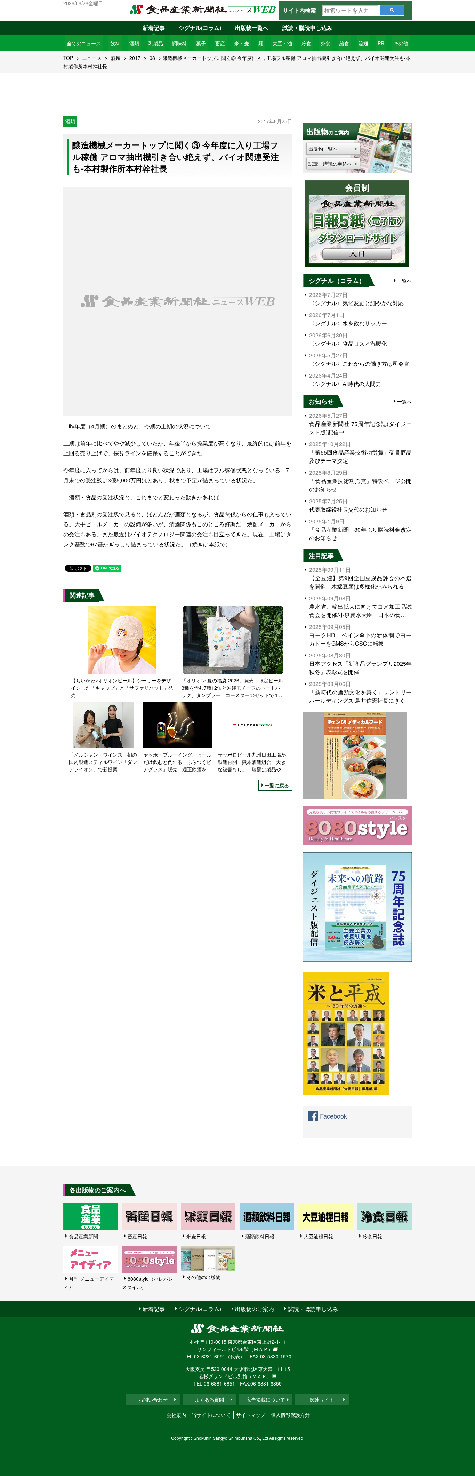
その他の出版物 (203, 1276)
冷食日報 (372, 1236)
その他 (401, 43)
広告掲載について (265, 1399)
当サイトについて (211, 1414)
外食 (325, 43)
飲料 (115, 43)
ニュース (92, 57)
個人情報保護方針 (290, 1414)
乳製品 (155, 43)
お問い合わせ (153, 1399)
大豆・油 (282, 43)
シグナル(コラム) (200, 28)
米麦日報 (196, 1236)
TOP (68, 57)
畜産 (220, 43)
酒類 (134, 43)
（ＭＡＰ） (261, 1348)
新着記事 (154, 28)
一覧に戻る (277, 785)
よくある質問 (209, 1399)
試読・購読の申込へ (330, 163)
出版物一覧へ (251, 28)
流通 (363, 43)
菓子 (201, 43)
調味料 (179, 43)
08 (152, 57)
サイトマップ (250, 1414)
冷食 (306, 43)
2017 (134, 57)
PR (381, 43)
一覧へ (404, 280)
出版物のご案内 (254, 1309)
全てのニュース (84, 43)
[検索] (392, 10)
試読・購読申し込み (307, 28)
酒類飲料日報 (259, 1236)
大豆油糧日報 (318, 1236)
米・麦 (241, 43)
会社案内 (176, 1414)
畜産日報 (137, 1236)
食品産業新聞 (83, 1236)
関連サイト (322, 1399)
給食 (344, 43)
